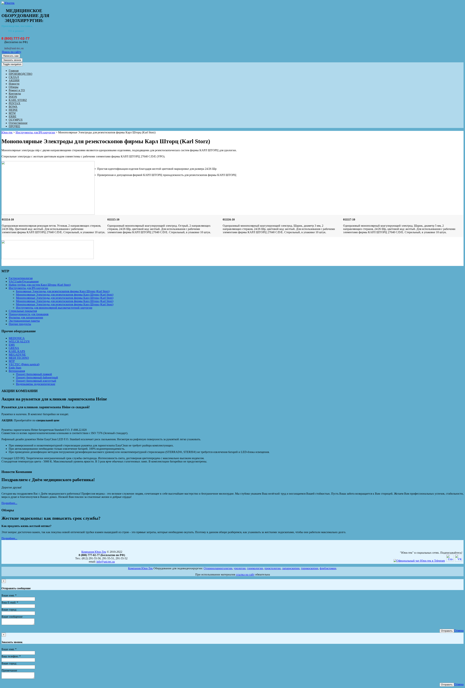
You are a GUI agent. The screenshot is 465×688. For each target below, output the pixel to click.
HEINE (13, 109)
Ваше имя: (9, 595)
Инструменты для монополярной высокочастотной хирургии (54, 307)
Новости (14, 83)
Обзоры (13, 87)
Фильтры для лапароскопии (26, 317)
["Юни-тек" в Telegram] (419, 560)
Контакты (15, 93)
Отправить (447, 630)
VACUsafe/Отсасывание (24, 281)
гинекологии (255, 568)
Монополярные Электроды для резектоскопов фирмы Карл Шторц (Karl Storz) (64, 294)
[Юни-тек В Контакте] (458, 560)
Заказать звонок (12, 60)
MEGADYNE (17, 354)
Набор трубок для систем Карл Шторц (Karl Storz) (40, 284)
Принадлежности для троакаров (28, 314)
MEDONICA (17, 338)
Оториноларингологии (218, 568)
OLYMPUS (16, 119)
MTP (12, 361)
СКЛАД (14, 77)
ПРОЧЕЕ (14, 126)
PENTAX (14, 103)
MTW (12, 113)
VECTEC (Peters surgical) (24, 364)
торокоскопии (309, 568)
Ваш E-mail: (9, 602)
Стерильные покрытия (23, 310)
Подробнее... (9, 503)
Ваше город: (9, 609)
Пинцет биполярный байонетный (37, 377)
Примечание (9, 670)
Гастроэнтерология (21, 278)
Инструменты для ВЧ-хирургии (35, 132)
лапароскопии (291, 568)
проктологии (272, 568)
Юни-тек (7, 132)
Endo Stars (15, 367)
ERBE (12, 116)
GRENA (14, 348)
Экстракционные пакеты (24, 320)
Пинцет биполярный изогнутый (36, 380)
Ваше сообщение (12, 616)
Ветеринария (17, 370)
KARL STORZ (18, 100)
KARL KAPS (17, 351)
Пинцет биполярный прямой (34, 374)
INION (13, 96)
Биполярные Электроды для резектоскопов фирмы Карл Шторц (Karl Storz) (63, 291)
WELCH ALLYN (19, 341)
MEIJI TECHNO (19, 357)
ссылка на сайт (245, 574)
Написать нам (11, 56)
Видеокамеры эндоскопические (35, 384)
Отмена (459, 630)
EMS (12, 344)
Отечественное (18, 123)
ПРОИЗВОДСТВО (20, 73)
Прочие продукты (20, 324)
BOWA (13, 106)
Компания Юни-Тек (93, 551)
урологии (240, 568)
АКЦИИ (14, 80)
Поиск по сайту (11, 51)
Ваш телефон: (11, 656)
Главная (14, 70)
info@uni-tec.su (105, 561)
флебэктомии (328, 568)
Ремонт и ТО (17, 90)
